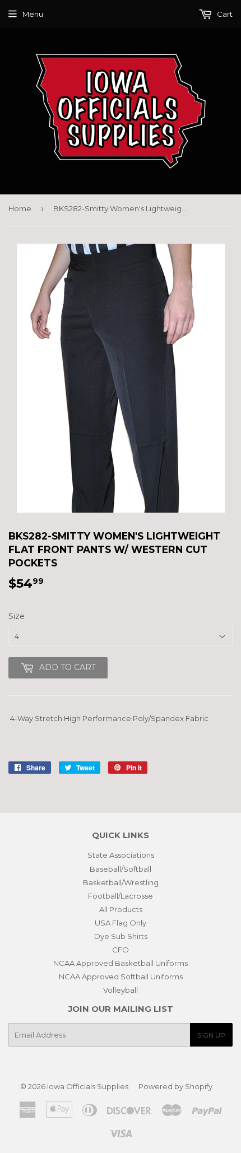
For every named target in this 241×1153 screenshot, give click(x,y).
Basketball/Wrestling (121, 882)
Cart (224, 14)
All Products (120, 909)
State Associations (120, 854)
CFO (120, 949)
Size (16, 616)
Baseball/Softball (120, 868)
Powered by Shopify (175, 1086)
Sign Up (211, 1035)
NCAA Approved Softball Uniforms (121, 976)
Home (19, 208)
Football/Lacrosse (120, 895)
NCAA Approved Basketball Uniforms (120, 963)
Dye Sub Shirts (120, 936)
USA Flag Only (120, 922)
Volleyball (120, 989)
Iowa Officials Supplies (87, 1086)
